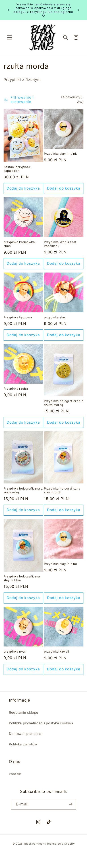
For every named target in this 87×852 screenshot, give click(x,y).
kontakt (15, 774)
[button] (9, 37)
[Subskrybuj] (70, 804)
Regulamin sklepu (23, 713)
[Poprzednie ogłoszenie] (8, 10)
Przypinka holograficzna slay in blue (22, 578)
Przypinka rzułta (16, 388)
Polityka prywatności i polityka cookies (41, 723)
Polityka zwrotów (23, 744)
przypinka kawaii (56, 651)
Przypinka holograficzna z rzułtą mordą (63, 403)
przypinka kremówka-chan (20, 244)
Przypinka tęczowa (18, 317)
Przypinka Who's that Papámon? (60, 244)
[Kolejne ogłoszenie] (78, 10)
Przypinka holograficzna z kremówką (23, 490)
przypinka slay (55, 317)
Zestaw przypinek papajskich (17, 168)
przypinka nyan (15, 651)
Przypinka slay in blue (60, 564)
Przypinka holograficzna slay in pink (62, 490)
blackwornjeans (35, 843)
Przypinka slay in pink (60, 153)
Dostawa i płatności (25, 734)
